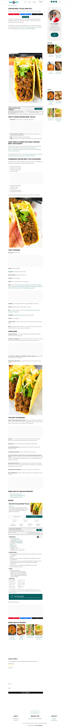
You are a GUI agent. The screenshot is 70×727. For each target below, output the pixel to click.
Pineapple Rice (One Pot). (13, 311)
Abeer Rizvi (11, 505)
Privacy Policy (16, 718)
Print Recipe (17, 516)
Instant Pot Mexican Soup (31, 154)
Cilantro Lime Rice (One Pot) (33, 310)
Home (25, 1)
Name (9, 683)
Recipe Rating (11, 663)
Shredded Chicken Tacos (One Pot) (34, 27)
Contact (54, 718)
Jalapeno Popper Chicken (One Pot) (17, 495)
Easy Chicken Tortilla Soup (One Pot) (27, 155)
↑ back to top (35, 712)
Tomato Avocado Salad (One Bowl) (19, 149)
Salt (11, 543)
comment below (21, 597)
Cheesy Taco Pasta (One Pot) (16, 493)
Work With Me (41, 2)
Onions (14, 540)
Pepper (11, 545)
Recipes (34, 1)
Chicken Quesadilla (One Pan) (16, 497)
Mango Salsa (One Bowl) (31, 284)
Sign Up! (30, 718)
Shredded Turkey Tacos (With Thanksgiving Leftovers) (24, 28)
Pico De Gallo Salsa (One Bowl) (23, 286)
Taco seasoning (19, 542)
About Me (16, 720)
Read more (54, 35)
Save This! (38, 108)
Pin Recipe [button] (35, 516)
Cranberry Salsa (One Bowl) (29, 287)
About (29, 1)
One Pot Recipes (14, 5)
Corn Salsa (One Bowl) (19, 284)
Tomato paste (19, 541)
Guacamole (10, 271)
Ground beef (16, 538)
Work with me (54, 720)
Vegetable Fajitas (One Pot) (19, 315)
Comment (10, 667)
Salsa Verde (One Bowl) (17, 287)
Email (9, 688)
